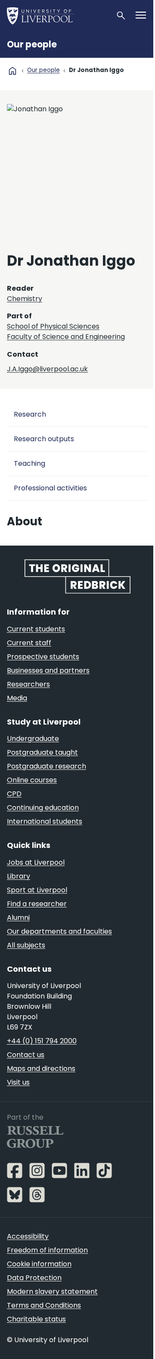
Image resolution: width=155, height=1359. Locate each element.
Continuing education (43, 808)
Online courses (32, 780)
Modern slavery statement (52, 1291)
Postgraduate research (46, 766)
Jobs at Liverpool (36, 862)
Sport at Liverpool (37, 890)
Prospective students (43, 657)
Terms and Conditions (44, 1305)
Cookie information (39, 1264)
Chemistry (24, 299)
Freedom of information (47, 1250)
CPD (14, 794)
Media (17, 698)
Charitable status (36, 1319)
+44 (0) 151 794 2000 (42, 1041)
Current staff (29, 643)
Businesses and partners (48, 670)
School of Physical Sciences (53, 326)
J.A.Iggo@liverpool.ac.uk (47, 369)
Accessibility (28, 1236)
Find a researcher (37, 904)
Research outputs (44, 439)
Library (18, 876)
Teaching (29, 463)
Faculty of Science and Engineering (66, 337)
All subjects (26, 945)
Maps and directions (41, 1068)
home (12, 71)
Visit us (18, 1082)
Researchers (28, 684)
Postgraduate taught (42, 752)
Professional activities (50, 488)
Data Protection (34, 1278)
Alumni (18, 918)
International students (44, 821)
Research (30, 414)
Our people (32, 44)
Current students (36, 629)
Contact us (25, 1055)
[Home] (57, 15)
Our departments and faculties (59, 931)
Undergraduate (33, 739)
